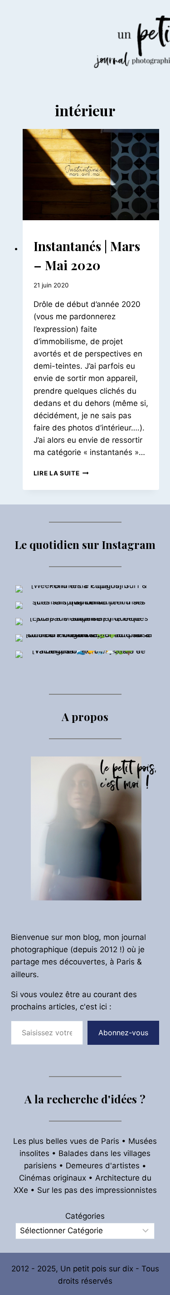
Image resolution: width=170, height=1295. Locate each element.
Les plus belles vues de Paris (66, 1141)
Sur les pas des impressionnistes (97, 1190)
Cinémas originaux (52, 1177)
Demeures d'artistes (103, 1165)
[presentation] (91, 174)
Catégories (85, 1216)
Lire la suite (61, 473)
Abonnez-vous (123, 1032)
